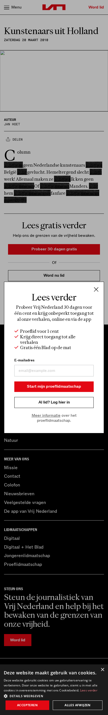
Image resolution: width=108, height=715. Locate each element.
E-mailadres (24, 360)
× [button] (102, 670)
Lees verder (88, 690)
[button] (54, 695)
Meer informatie (46, 415)
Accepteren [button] (27, 705)
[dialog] (54, 689)
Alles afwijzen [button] (78, 705)
